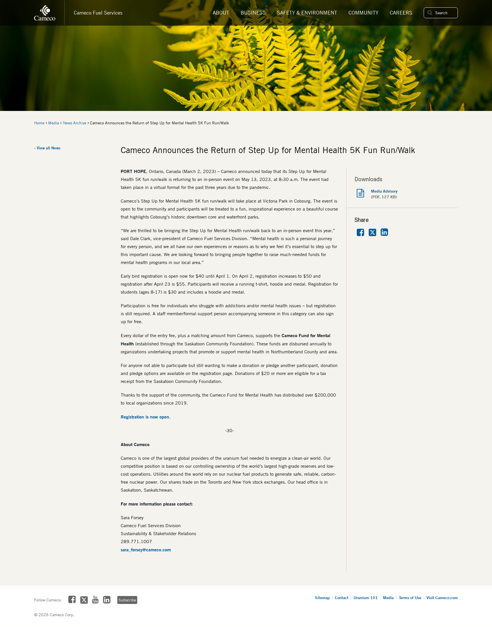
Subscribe (127, 600)
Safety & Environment (307, 13)
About (221, 13)
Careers (401, 13)
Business (253, 13)
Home (39, 123)
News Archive (74, 123)
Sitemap (322, 597)
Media (53, 123)
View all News (48, 147)
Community (363, 13)
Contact (341, 597)
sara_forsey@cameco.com (146, 549)
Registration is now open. (146, 417)
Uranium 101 (366, 597)
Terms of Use (410, 597)
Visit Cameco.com (442, 597)
